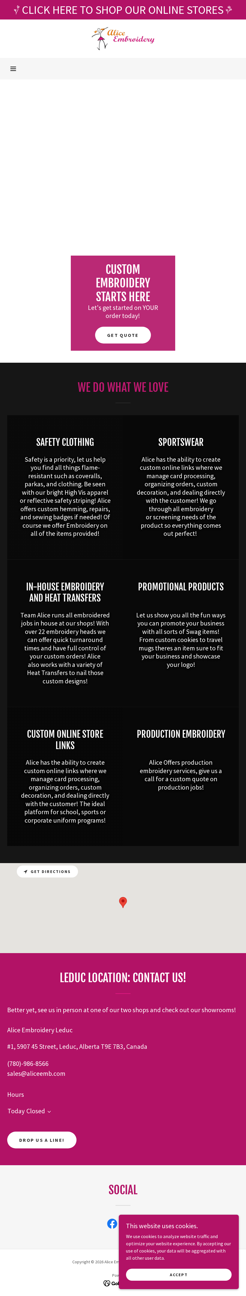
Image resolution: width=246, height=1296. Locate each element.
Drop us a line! (41, 1140)
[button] (13, 69)
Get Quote (123, 335)
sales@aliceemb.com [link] (36, 1073)
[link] (123, 39)
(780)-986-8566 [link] (28, 1063)
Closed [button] (35, 1111)
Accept (179, 1274)
